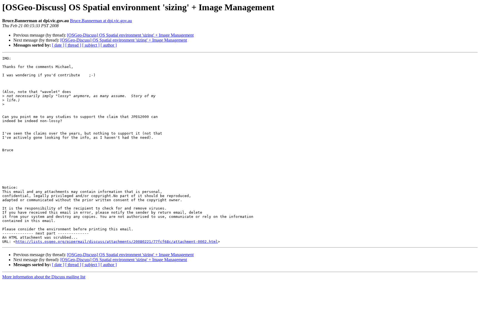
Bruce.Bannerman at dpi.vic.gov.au (101, 20)
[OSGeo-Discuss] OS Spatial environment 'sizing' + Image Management (130, 35)
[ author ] (109, 45)
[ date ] (58, 45)
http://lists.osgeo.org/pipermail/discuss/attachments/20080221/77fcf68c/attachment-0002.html (117, 242)
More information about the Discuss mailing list (43, 276)
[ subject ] (90, 45)
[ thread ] (73, 45)
